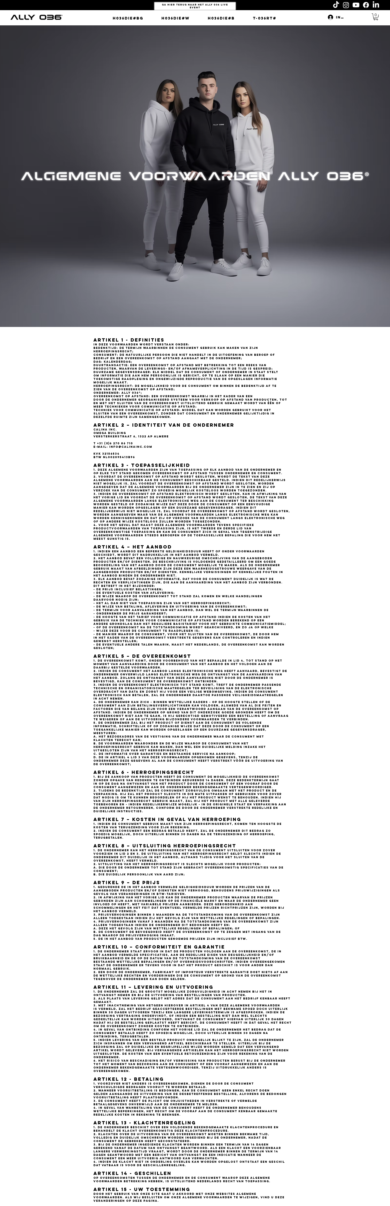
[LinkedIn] (376, 5)
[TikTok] (336, 5)
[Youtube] (356, 5)
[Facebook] (366, 5)
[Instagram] (346, 5)
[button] (376, 16)
